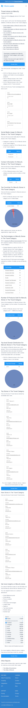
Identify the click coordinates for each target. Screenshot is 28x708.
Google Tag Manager (10, 280)
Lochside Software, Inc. (7, 705)
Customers (18, 683)
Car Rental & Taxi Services (14, 123)
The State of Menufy (8, 670)
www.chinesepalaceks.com (13, 455)
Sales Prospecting (5, 678)
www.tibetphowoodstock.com (14, 421)
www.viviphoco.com (10, 554)
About (16, 678)
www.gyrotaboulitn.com (12, 404)
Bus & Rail (9, 104)
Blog (16, 686)
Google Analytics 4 (10, 282)
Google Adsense (9, 270)
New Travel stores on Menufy (11, 49)
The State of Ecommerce (9, 668)
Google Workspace (10, 290)
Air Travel (9, 113)
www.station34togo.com (12, 438)
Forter (6, 277)
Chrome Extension (18, 1)
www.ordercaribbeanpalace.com (13, 571)
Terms (16, 696)
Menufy (12, 16)
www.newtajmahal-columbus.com (14, 504)
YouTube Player (9, 292)
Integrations (4, 683)
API (2, 686)
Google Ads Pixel (9, 273)
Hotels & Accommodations (14, 94)
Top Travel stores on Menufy (10, 47)
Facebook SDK (9, 287)
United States (10, 206)
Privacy (17, 693)
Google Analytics (9, 275)
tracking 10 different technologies (13, 241)
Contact (17, 680)
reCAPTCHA (8, 285)
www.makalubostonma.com (12, 537)
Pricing (3, 693)
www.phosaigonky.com (12, 471)
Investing (3, 680)
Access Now (14, 64)
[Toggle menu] (26, 6)
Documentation (5, 696)
